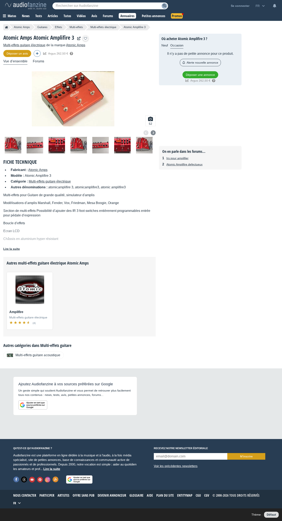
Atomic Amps (22, 27)
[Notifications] (274, 5)
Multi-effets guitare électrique (24, 45)
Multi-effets (76, 27)
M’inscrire (246, 456)
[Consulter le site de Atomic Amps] (78, 38)
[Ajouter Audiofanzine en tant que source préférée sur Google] (32, 404)
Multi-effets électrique (103, 27)
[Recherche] (164, 6)
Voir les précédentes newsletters (176, 466)
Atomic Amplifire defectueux (184, 164)
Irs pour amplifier (177, 158)
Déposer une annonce (200, 74)
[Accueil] (6, 27)
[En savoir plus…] (71, 53)
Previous (145, 132)
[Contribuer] (37, 53)
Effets (58, 27)
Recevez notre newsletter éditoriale (181, 448)
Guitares (42, 27)
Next (153, 132)
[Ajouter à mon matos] (85, 38)
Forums (38, 61)
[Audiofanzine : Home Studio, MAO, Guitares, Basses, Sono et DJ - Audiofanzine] (25, 5)
